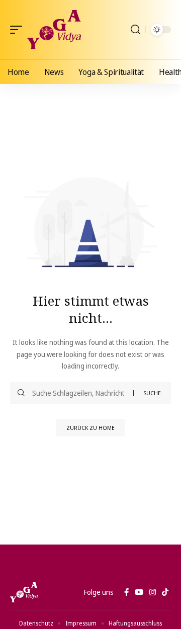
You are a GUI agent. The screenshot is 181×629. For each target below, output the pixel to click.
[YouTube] (139, 592)
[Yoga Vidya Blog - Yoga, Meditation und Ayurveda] (54, 29)
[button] (18, 29)
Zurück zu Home (90, 427)
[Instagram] (152, 592)
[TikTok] (165, 592)
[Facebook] (126, 592)
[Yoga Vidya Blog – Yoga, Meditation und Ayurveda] (24, 592)
